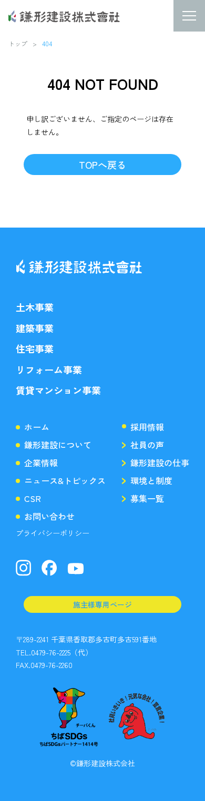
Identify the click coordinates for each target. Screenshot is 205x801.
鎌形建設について (57, 444)
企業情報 (41, 462)
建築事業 (35, 328)
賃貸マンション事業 (58, 390)
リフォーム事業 (49, 370)
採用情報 (147, 426)
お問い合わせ (49, 516)
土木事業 (35, 307)
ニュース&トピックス (65, 480)
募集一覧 (147, 498)
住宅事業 (35, 349)
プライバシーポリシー (52, 533)
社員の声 (147, 444)
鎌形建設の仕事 (159, 462)
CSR (32, 498)
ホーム (36, 426)
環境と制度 (151, 480)
